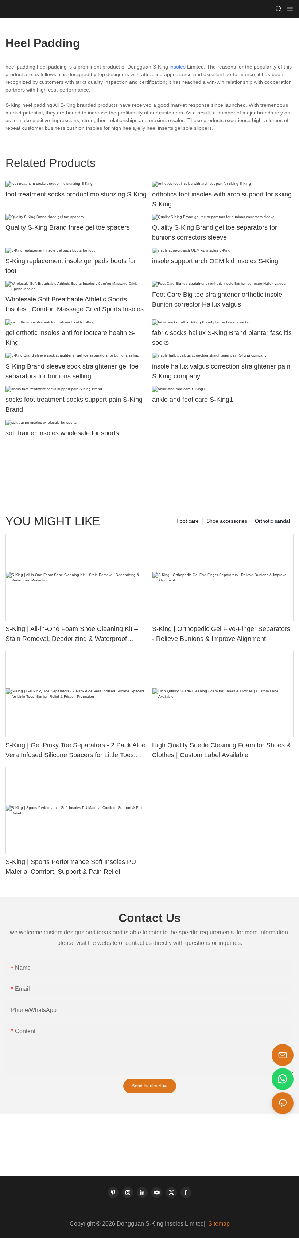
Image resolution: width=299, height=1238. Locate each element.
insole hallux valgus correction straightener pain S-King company (221, 371)
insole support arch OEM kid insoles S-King (215, 261)
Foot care (187, 521)
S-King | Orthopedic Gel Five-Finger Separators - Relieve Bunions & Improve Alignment (221, 633)
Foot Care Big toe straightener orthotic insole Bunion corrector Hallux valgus (217, 299)
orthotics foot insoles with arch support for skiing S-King (222, 199)
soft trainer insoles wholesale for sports (62, 433)
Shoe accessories (226, 521)
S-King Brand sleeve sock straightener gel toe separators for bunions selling (72, 371)
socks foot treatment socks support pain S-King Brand (74, 404)
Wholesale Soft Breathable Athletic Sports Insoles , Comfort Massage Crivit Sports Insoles (74, 304)
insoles (178, 67)
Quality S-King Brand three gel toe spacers (67, 227)
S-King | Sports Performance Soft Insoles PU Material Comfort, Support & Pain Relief (70, 866)
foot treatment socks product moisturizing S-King (76, 194)
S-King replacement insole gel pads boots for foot (70, 266)
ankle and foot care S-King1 (192, 399)
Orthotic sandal (272, 521)
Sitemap (218, 1224)
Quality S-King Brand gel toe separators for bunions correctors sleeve (214, 232)
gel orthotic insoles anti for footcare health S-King (70, 337)
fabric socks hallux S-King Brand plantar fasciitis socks (222, 337)
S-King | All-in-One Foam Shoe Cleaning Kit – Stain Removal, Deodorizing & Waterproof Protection (71, 634)
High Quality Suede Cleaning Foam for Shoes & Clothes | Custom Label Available (221, 750)
